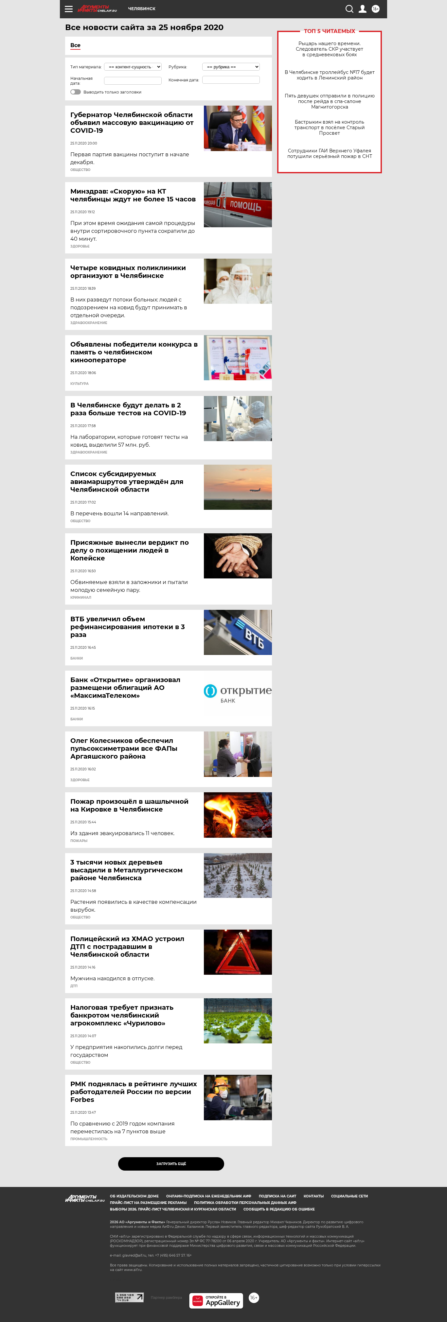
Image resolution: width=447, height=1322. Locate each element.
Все (75, 45)
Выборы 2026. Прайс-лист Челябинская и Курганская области (173, 1209)
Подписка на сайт (277, 1196)
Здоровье (80, 246)
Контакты (314, 1196)
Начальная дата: (81, 81)
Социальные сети (349, 1196)
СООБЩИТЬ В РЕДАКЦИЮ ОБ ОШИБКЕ (279, 1209)
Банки (76, 658)
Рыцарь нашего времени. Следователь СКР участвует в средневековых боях (329, 49)
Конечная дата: (184, 79)
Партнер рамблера (166, 1297)
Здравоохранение (88, 323)
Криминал (80, 597)
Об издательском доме (134, 1196)
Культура (79, 384)
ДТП (74, 986)
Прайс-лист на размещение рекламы (148, 1203)
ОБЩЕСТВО (80, 170)
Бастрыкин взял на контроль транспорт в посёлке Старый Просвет (330, 127)
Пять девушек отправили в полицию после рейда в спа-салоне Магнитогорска (330, 101)
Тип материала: (86, 66)
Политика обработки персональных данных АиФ (245, 1203)
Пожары (78, 841)
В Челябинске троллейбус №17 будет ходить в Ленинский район (330, 75)
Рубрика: (178, 66)
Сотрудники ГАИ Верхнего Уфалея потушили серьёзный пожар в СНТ (329, 153)
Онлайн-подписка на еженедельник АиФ (208, 1196)
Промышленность (88, 1139)
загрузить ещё (171, 1164)
